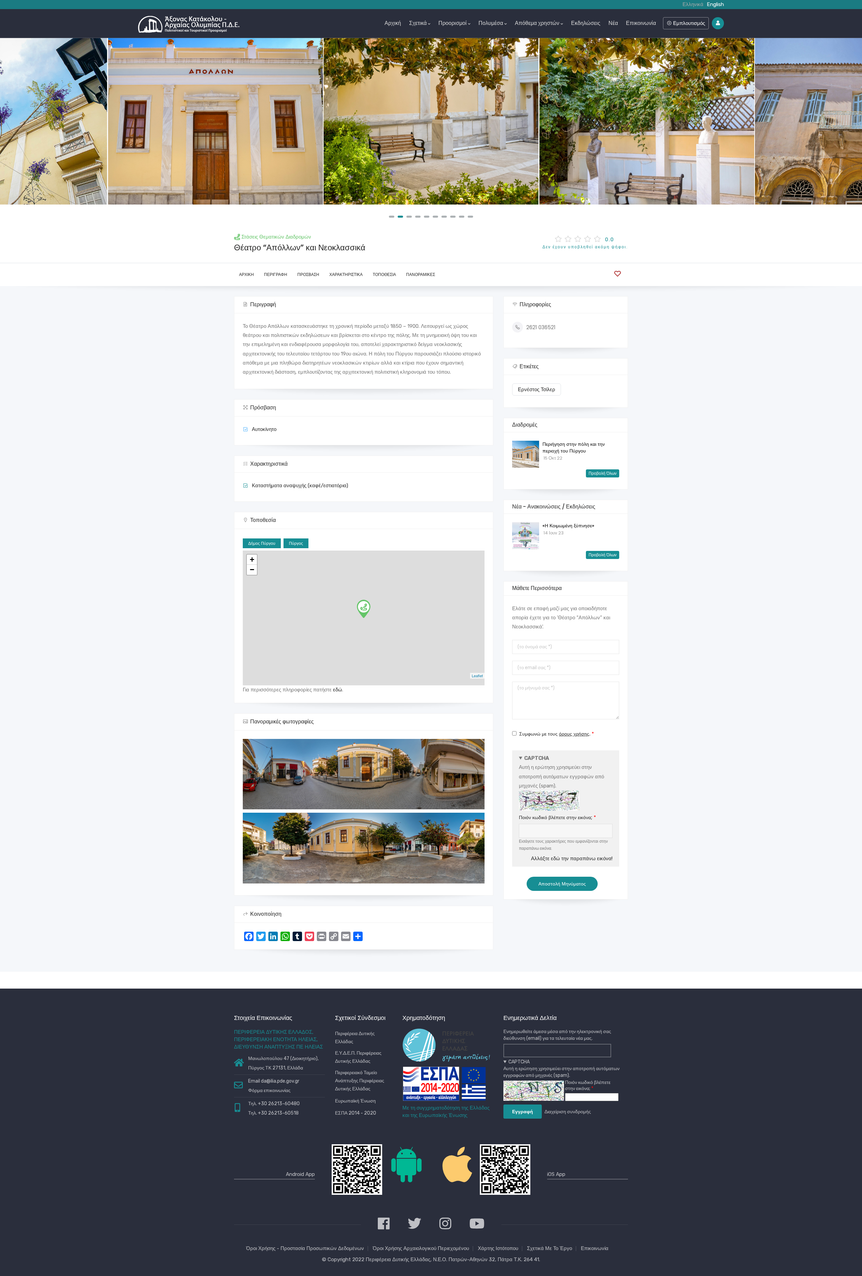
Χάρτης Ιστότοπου (498, 1248)
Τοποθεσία (384, 274)
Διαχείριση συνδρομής (567, 1112)
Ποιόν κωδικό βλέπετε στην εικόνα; (555, 817)
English (715, 4)
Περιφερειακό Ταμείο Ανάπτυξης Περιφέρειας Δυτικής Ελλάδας (359, 1081)
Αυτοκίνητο (264, 429)
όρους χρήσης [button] (574, 733)
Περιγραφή (275, 274)
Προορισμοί (452, 23)
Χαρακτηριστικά (346, 274)
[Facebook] (384, 1224)
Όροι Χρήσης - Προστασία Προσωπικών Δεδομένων (305, 1248)
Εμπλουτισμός (688, 23)
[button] (391, 217)
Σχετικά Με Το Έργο (549, 1248)
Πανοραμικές (420, 274)
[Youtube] (477, 1224)
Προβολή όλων (603, 473)
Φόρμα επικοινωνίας (269, 1090)
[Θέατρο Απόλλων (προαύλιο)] (431, 121)
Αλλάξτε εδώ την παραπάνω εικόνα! (571, 858)
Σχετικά (418, 23)
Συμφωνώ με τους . (554, 733)
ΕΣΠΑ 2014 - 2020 (355, 1113)
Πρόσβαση (308, 274)
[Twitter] (414, 1224)
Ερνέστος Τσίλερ (536, 389)
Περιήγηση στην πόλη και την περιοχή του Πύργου (573, 447)
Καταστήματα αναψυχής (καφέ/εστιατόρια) (300, 486)
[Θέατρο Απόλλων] (215, 121)
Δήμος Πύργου (261, 543)
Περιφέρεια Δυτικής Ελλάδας (355, 1038)
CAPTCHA (536, 758)
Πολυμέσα (490, 23)
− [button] (252, 569)
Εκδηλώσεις (585, 23)
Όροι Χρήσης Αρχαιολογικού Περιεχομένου (421, 1248)
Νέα (613, 23)
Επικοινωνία (641, 23)
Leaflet (477, 675)
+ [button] (252, 559)
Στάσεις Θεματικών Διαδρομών (276, 237)
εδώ (337, 690)
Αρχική (393, 23)
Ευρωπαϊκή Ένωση (355, 1101)
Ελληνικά (693, 4)
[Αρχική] (188, 22)
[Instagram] (445, 1224)
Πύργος (296, 543)
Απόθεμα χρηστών (537, 23)
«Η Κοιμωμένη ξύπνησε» (568, 525)
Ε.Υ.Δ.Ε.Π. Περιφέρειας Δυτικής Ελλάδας (358, 1057)
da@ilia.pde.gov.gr (280, 1081)
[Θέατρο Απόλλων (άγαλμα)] (646, 121)
